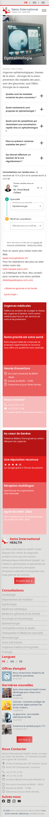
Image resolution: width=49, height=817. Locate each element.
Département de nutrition (17, 599)
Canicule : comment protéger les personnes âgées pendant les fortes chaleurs (29, 704)
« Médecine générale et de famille (20, 288)
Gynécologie (9, 604)
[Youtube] (19, 801)
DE (43, 2)
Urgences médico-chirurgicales (20, 647)
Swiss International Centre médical (26, 810)
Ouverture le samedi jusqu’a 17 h (29, 726)
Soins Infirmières (12, 642)
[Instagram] (14, 801)
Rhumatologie (10, 637)
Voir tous (23, 739)
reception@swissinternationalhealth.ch (25, 412)
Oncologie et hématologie (17, 618)
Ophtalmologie (11, 623)
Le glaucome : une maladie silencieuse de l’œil (26, 715)
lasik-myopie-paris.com (15, 269)
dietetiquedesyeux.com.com (18, 280)
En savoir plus (23, 580)
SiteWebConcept (36, 813)
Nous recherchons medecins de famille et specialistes (28, 674)
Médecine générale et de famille (21, 613)
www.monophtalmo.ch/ (15, 258)
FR (25, 2)
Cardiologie (9, 594)
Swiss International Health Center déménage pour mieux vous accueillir (29, 692)
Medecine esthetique (14, 609)
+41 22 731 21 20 (16, 404)
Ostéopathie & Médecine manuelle (22, 633)
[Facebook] (3, 801)
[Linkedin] (8, 801)
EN (34, 2)
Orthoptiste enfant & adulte (18, 628)
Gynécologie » (11, 294)
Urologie (7, 652)
